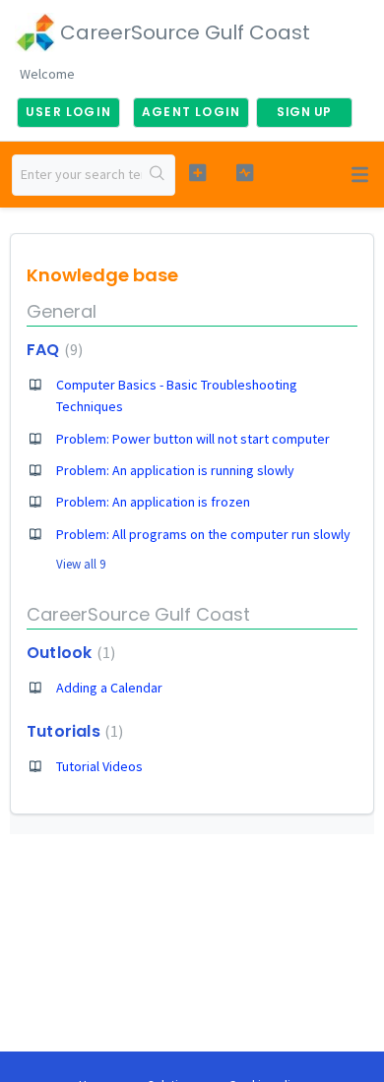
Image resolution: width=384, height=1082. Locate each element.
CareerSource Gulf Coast (138, 614)
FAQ (52, 349)
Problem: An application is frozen (153, 502)
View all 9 (80, 564)
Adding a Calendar (109, 687)
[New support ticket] (197, 172)
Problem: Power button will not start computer (193, 439)
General (61, 311)
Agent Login (191, 111)
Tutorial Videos (99, 766)
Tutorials (72, 731)
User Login (68, 111)
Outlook (68, 652)
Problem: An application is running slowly (175, 470)
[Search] (158, 175)
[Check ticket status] (244, 172)
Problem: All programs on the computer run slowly (203, 534)
